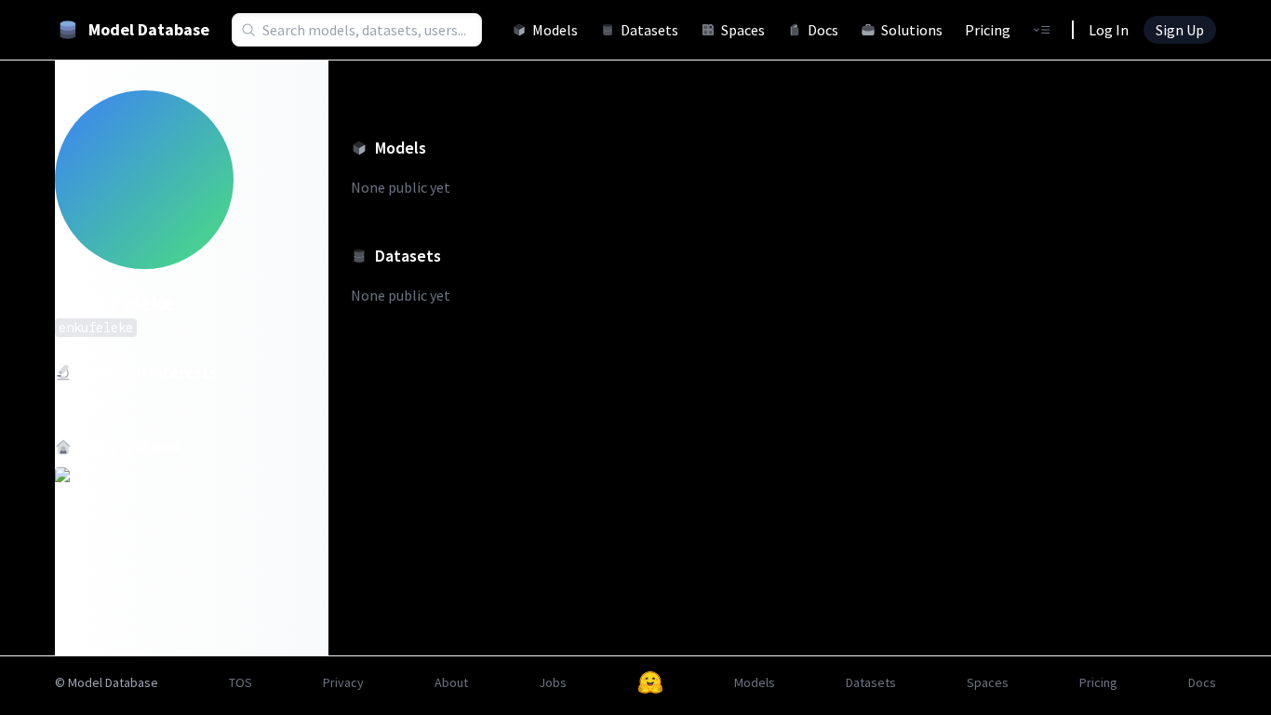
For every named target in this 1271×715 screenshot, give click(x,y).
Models (555, 29)
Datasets (649, 29)
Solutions (912, 29)
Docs (823, 29)
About (451, 682)
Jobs (553, 682)
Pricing (987, 29)
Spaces (743, 29)
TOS (240, 682)
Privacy (343, 682)
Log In (1109, 29)
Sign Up (1180, 29)
